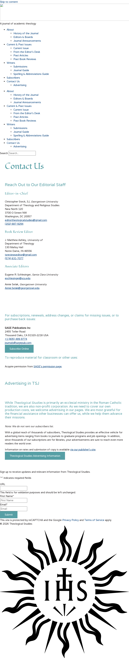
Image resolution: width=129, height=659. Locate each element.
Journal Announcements (27, 40)
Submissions (20, 66)
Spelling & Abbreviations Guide (31, 74)
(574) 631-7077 (14, 258)
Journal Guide (21, 70)
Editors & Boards (23, 37)
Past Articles (20, 55)
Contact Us (13, 81)
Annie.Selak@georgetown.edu (22, 288)
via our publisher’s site (83, 449)
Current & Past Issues (19, 44)
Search (4, 153)
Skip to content (9, 1)
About (10, 29)
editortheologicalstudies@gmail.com (26, 220)
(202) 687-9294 (14, 223)
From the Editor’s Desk (26, 51)
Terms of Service (94, 520)
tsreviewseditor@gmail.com (21, 254)
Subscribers (13, 77)
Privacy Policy (70, 520)
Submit (9, 514)
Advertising (19, 85)
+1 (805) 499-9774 (16, 339)
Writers (11, 62)
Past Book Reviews (24, 59)
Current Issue (21, 48)
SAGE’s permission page (48, 366)
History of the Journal (25, 33)
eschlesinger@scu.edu (17, 278)
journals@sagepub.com (18, 342)
